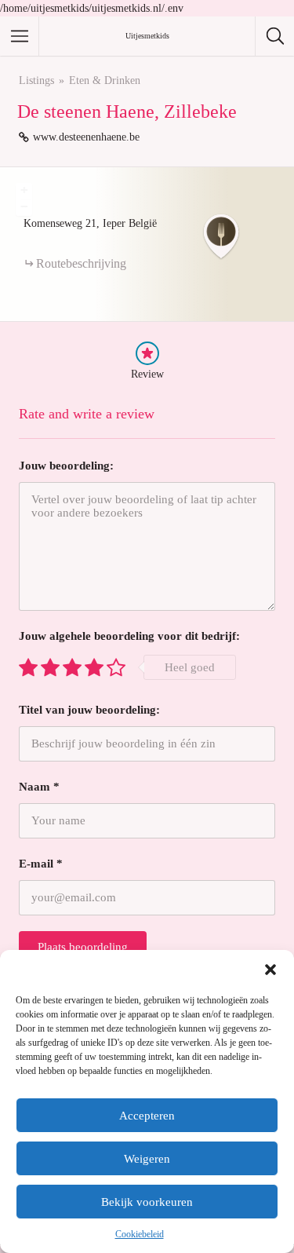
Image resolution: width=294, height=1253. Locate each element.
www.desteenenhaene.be (86, 137)
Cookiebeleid (139, 1234)
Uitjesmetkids (147, 35)
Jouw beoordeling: (66, 465)
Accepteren (147, 1115)
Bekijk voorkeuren (147, 1202)
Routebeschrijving (81, 263)
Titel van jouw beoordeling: (89, 709)
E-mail (41, 863)
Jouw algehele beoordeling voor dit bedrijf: (129, 636)
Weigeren (147, 1159)
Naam (39, 786)
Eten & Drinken (104, 80)
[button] (270, 969)
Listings (36, 80)
